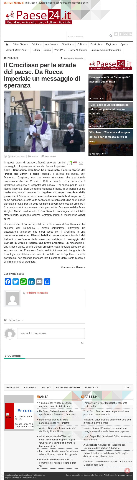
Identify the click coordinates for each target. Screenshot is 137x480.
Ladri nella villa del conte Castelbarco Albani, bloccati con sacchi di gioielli (58, 452)
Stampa (35, 156)
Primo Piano (19, 44)
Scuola (47, 50)
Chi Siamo (29, 387)
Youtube (125, 34)
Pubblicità (91, 387)
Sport (123, 44)
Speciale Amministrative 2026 (106, 50)
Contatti (46, 387)
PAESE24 (91, 396)
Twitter (116, 34)
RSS (130, 34)
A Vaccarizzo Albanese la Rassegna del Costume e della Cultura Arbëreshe (104, 446)
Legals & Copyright (68, 387)
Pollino (80, 44)
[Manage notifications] (127, 471)
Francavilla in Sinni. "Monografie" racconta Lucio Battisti (110, 79)
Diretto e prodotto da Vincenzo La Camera (83, 474)
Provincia (95, 44)
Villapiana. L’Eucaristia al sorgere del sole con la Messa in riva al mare (107, 421)
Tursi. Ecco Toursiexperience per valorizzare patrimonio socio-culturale (57, 4)
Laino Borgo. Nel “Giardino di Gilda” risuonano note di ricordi (107, 438)
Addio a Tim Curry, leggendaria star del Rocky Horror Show (57, 429)
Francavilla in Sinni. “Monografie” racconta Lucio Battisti (105, 404)
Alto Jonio (50, 44)
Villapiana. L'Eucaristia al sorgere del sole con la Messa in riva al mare (109, 136)
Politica (35, 44)
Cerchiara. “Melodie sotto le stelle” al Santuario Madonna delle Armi (107, 463)
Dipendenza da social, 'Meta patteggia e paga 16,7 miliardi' (54, 421)
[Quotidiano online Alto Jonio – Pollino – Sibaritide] (7, 44)
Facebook (121, 34)
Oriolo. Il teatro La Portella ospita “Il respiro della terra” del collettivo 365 (105, 454)
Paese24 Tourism (78, 50)
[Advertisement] (110, 185)
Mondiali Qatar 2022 (16, 50)
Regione (110, 44)
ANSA (44, 396)
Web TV (58, 50)
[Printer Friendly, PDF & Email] (75, 163)
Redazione (12, 387)
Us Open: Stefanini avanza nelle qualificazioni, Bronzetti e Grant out (57, 412)
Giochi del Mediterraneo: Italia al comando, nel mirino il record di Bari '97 (57, 463)
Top (127, 387)
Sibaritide (66, 44)
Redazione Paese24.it (74, 58)
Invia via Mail (50, 156)
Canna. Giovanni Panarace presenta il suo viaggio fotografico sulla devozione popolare (106, 429)
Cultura (36, 50)
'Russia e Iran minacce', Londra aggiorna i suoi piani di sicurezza (56, 404)
